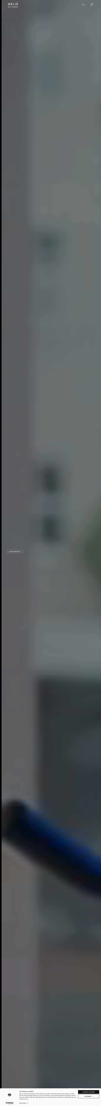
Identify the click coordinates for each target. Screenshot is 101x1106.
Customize (87, 1096)
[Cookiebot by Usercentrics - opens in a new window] (9, 1103)
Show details (22, 1103)
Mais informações (14, 551)
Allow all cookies (89, 1092)
